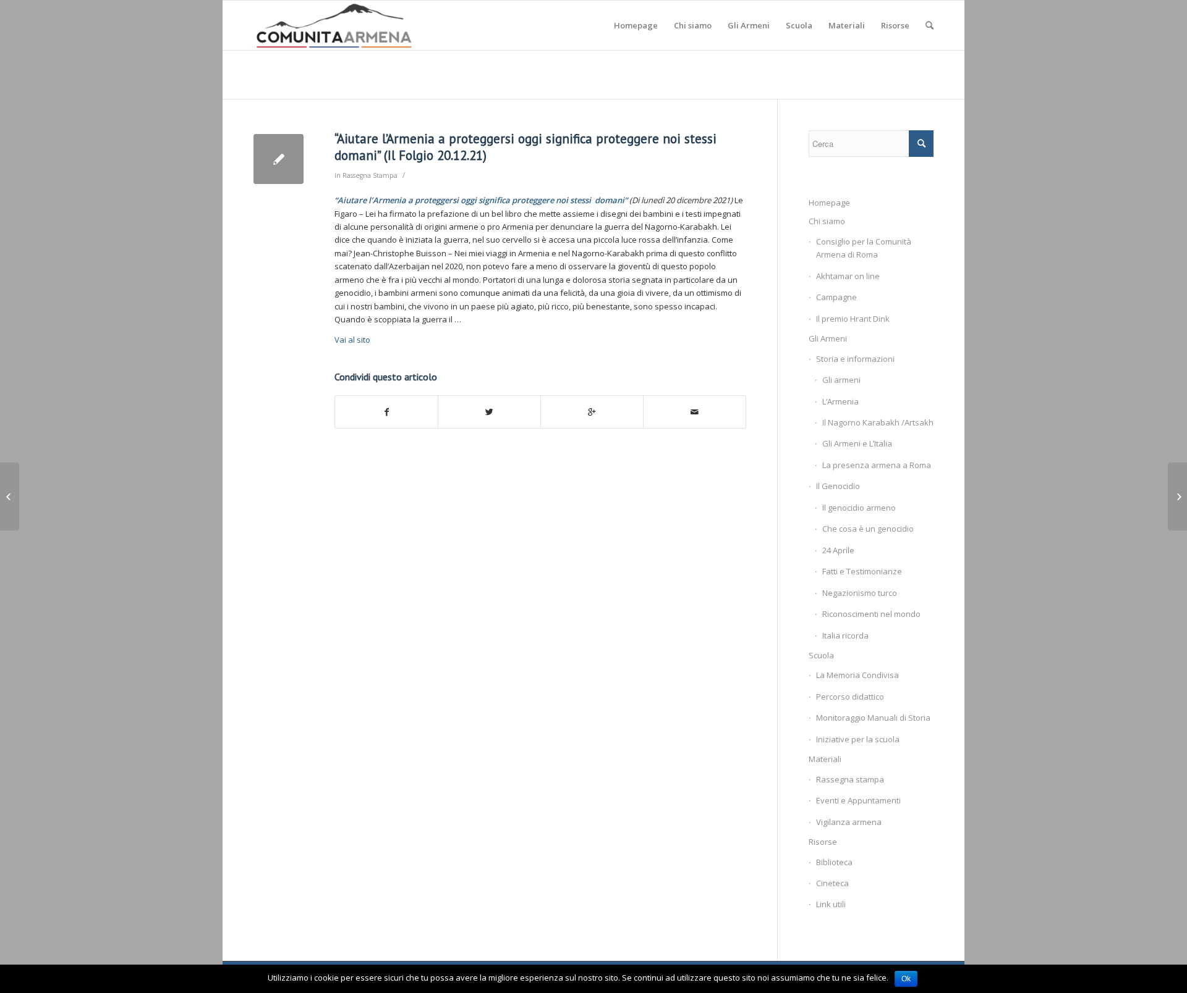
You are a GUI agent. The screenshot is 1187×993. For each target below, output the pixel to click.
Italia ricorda (845, 635)
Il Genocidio (838, 486)
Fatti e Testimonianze (862, 571)
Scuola (821, 655)
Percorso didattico (850, 696)
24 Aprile (838, 550)
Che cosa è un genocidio (868, 528)
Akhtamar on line (848, 276)
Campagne (836, 297)
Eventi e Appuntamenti (858, 800)
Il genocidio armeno (859, 507)
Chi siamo (827, 221)
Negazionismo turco (859, 592)
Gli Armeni (828, 338)
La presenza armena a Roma (876, 465)
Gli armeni (841, 379)
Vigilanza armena (849, 822)
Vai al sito (352, 339)
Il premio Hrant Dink (853, 318)
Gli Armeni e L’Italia (857, 443)
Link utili (831, 904)
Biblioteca (834, 862)
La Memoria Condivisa (857, 675)
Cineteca (832, 883)
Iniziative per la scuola (858, 739)
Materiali (825, 759)
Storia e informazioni (855, 358)
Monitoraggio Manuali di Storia (873, 717)
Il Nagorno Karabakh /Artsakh (878, 422)
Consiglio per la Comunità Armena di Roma (863, 248)
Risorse (823, 841)
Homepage (829, 202)
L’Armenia (840, 401)
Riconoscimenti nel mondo (871, 613)
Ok (906, 978)
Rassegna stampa (850, 779)
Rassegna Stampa (370, 175)
